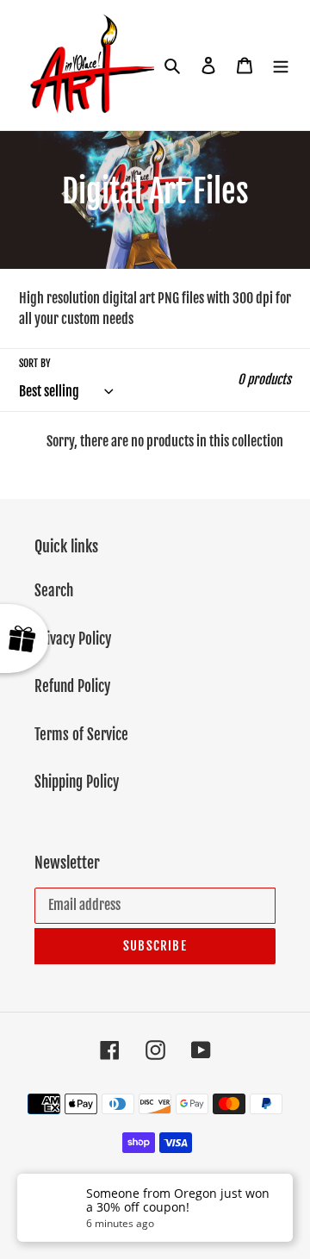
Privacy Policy (72, 639)
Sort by (35, 363)
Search (53, 591)
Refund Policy (72, 686)
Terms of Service (81, 735)
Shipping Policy (76, 782)
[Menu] (281, 65)
